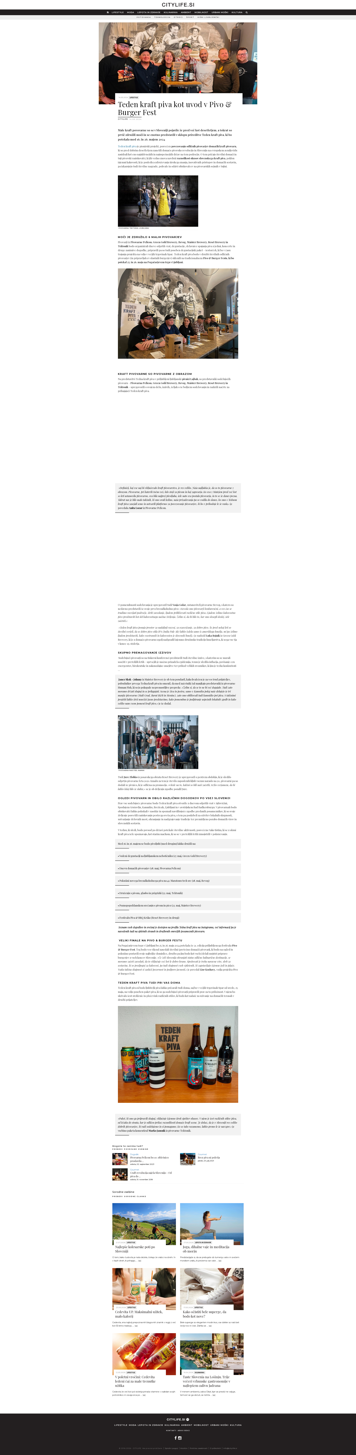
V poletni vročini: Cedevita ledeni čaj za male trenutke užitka (135, 1381)
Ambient (186, 12)
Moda (130, 12)
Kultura (237, 12)
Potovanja (144, 17)
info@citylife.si (230, 1448)
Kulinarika (171, 12)
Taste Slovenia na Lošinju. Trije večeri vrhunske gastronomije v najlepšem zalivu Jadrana (206, 1381)
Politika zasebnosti (199, 1448)
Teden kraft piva (127, 146)
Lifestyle (118, 12)
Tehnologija (162, 17)
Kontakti (171, 1430)
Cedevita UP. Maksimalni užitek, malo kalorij (139, 1314)
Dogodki (134, 1154)
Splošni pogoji (171, 1448)
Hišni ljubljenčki (208, 17)
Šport (190, 17)
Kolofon (184, 1448)
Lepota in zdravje (148, 12)
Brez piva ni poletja (209, 1157)
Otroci (178, 17)
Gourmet (202, 1154)
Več (139, 1261)
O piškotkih (215, 1448)
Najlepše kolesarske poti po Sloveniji (135, 1249)
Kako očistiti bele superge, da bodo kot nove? (204, 1314)
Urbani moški (220, 12)
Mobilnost (201, 12)
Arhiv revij (184, 1430)
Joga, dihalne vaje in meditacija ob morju (206, 1249)
